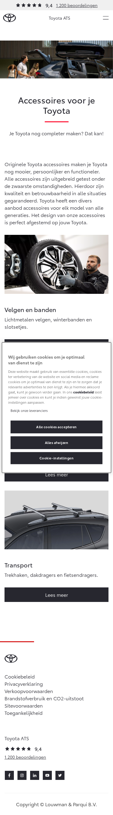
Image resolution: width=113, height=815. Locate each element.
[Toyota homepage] (9, 18)
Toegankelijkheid (23, 712)
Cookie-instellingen (56, 457)
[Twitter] (60, 775)
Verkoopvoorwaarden (29, 690)
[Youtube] (47, 775)
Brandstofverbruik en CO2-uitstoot (44, 698)
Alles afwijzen (56, 442)
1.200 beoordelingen (77, 5)
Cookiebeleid (20, 676)
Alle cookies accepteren (56, 426)
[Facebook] (9, 775)
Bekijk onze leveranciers (29, 410)
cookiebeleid (83, 391)
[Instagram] (22, 775)
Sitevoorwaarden (24, 705)
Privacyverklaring (24, 683)
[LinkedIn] (34, 775)
